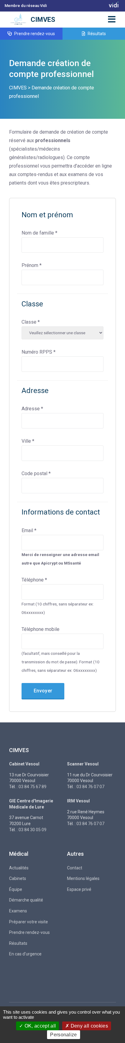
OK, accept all (39, 1025)
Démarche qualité (26, 900)
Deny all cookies (88, 1025)
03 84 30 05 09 (32, 829)
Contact (74, 867)
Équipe (15, 889)
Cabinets (17, 878)
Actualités (19, 867)
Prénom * (32, 265)
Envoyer (43, 691)
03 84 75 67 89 (32, 786)
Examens (18, 910)
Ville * (28, 441)
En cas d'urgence (25, 953)
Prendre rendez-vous (34, 33)
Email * (29, 530)
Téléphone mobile (40, 629)
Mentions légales (83, 878)
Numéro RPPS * (39, 352)
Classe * (31, 322)
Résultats (96, 33)
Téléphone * (34, 580)
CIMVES (43, 19)
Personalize (63, 1034)
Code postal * (36, 473)
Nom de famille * (39, 233)
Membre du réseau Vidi (26, 5)
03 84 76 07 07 (90, 786)
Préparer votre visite (28, 921)
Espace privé (79, 889)
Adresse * (32, 409)
